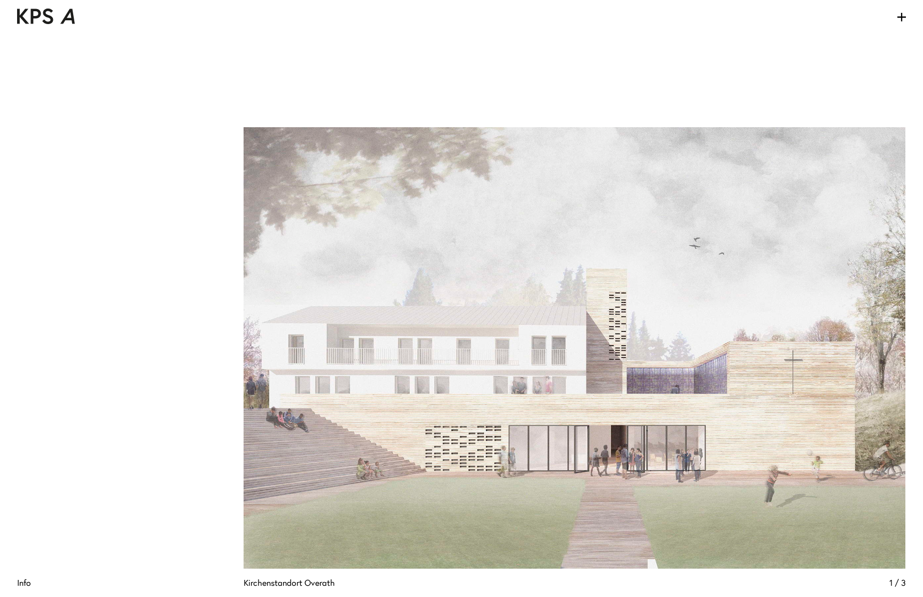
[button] (409, 348)
